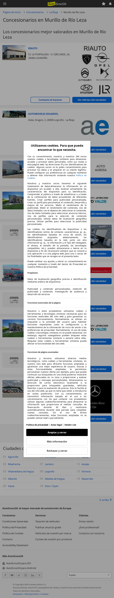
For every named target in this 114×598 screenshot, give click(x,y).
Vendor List (70, 424)
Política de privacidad (37, 424)
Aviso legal (56, 424)
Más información (57, 441)
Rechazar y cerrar (57, 450)
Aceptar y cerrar (57, 432)
